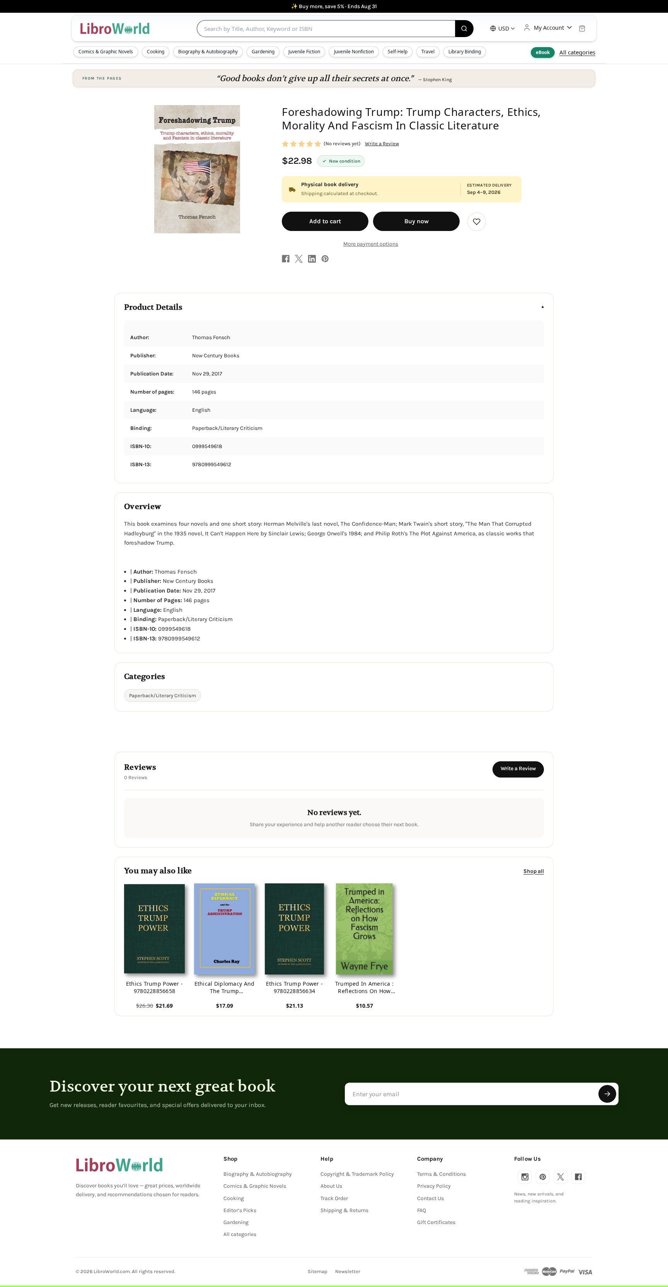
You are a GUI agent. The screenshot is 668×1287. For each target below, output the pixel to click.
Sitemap (317, 1271)
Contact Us (430, 1198)
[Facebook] (286, 258)
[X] (299, 258)
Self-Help (397, 51)
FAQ (421, 1210)
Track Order (334, 1198)
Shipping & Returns (344, 1210)
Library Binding (464, 51)
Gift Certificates (436, 1222)
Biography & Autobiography (208, 51)
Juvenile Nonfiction (354, 51)
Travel (428, 51)
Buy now (416, 221)
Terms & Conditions (441, 1174)
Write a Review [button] (382, 143)
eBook (543, 52)
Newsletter (347, 1271)
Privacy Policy (434, 1186)
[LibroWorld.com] (119, 1165)
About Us (331, 1186)
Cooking (155, 51)
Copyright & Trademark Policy (357, 1174)
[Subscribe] (607, 1094)
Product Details (153, 307)
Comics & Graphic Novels (105, 51)
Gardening (263, 51)
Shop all (533, 871)
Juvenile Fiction (304, 51)
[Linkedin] (312, 258)
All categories (577, 52)
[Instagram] (525, 1177)
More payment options (370, 244)
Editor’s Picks (239, 1210)
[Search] (464, 28)
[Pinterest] (325, 258)
